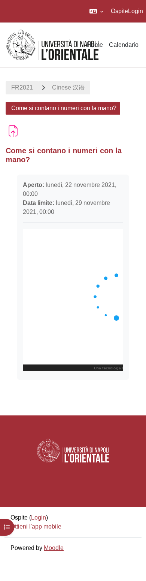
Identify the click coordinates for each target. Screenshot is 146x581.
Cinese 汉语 (68, 87)
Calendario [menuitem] (124, 45)
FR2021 (22, 87)
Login (135, 11)
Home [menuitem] (95, 45)
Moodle (54, 548)
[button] (96, 11)
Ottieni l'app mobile (35, 526)
